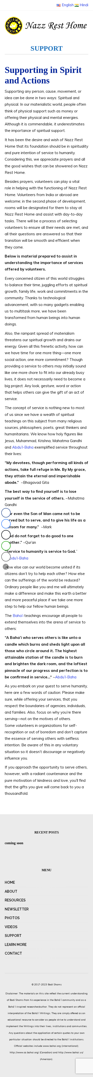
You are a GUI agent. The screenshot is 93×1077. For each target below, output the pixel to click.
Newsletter (17, 909)
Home (10, 882)
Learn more (16, 945)
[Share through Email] (6, 556)
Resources (15, 900)
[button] (6, 567)
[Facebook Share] (6, 513)
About (11, 891)
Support (13, 936)
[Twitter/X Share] (6, 534)
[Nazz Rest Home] (47, 25)
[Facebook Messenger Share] (6, 524)
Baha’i (18, 615)
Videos (11, 927)
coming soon (14, 843)
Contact (13, 953)
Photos (12, 918)
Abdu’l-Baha (22, 447)
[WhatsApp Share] (6, 545)
